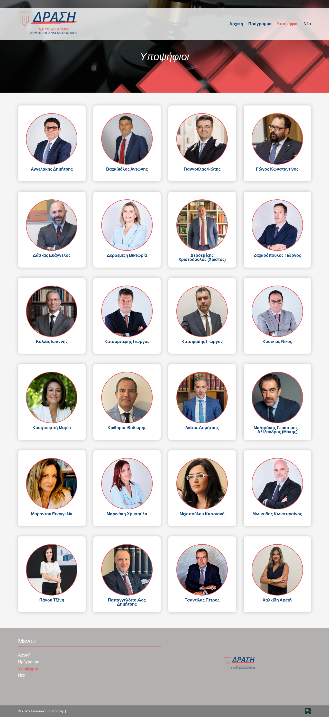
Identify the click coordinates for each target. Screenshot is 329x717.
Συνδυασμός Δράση (47, 711)
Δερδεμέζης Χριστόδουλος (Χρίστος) (202, 257)
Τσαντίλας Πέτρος (202, 600)
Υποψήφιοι (287, 24)
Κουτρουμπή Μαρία (51, 428)
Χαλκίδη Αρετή (277, 600)
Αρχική (236, 24)
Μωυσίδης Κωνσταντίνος (277, 514)
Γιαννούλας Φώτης (202, 169)
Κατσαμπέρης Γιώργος (126, 341)
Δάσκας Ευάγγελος (51, 255)
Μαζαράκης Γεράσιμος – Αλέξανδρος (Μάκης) (277, 430)
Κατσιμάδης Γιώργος (202, 341)
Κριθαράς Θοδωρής (126, 428)
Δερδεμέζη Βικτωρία (127, 255)
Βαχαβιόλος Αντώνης (127, 169)
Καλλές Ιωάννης (52, 341)
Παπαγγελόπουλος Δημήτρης (127, 602)
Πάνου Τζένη (51, 600)
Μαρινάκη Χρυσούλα (127, 514)
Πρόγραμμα (260, 24)
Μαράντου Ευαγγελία (51, 514)
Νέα (307, 24)
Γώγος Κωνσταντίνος (277, 169)
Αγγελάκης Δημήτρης (52, 169)
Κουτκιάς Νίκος (277, 341)
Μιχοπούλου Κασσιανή (202, 514)
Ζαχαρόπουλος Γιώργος (277, 255)
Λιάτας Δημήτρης (202, 428)
